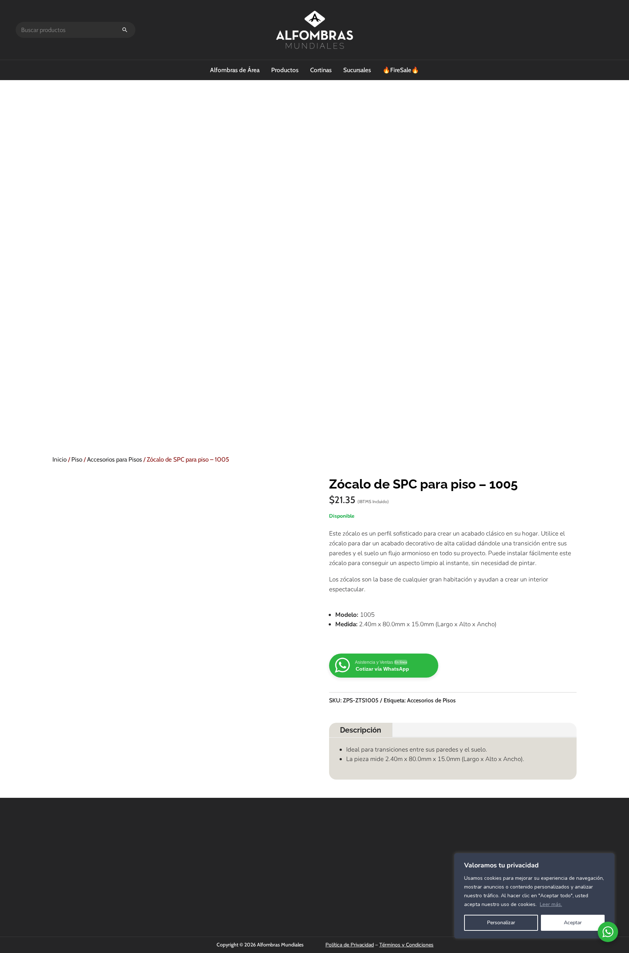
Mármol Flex (423, 896)
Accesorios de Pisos (431, 700)
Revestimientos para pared (439, 866)
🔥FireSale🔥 (401, 70)
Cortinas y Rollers (428, 856)
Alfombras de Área (235, 70)
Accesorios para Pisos (114, 459)
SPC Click (420, 846)
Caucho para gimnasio (433, 905)
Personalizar (501, 922)
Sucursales (357, 70)
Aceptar (573, 922)
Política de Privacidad (349, 944)
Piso (76, 459)
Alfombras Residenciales (436, 876)
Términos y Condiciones (406, 944)
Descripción (360, 730)
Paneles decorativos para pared (444, 886)
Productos (284, 70)
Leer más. (551, 904)
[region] (534, 895)
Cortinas (321, 70)
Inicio (59, 459)
